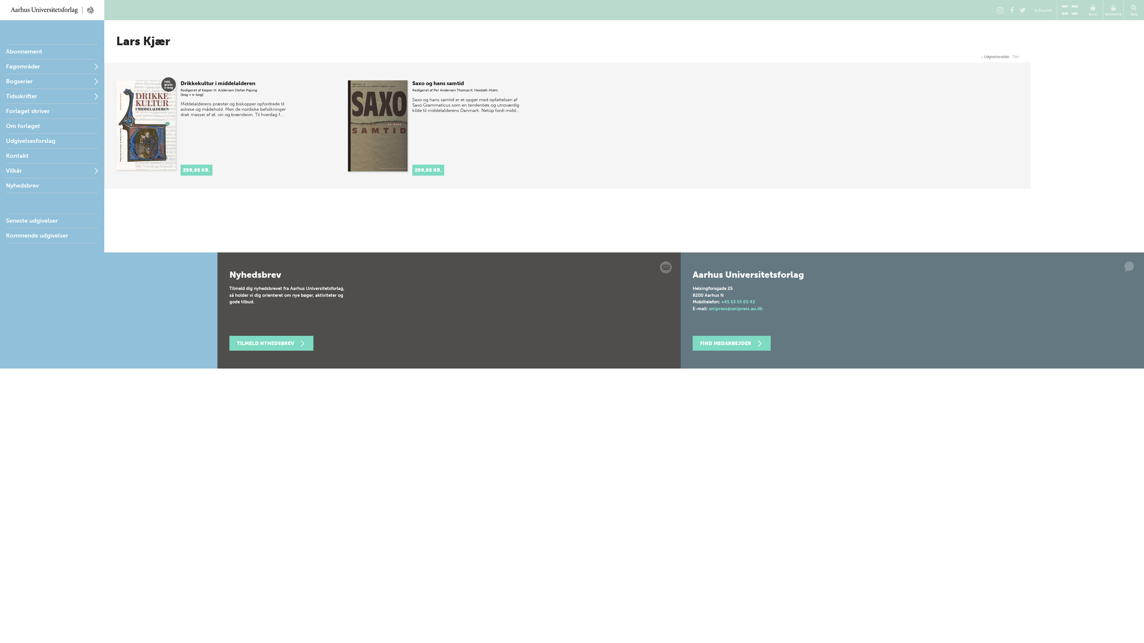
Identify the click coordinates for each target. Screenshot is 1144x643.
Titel (1015, 57)
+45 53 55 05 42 (738, 302)
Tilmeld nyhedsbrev (265, 343)
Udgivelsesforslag (30, 140)
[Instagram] (1000, 10)
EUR (1065, 13)
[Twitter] (1022, 10)
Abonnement (24, 51)
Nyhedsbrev (22, 185)
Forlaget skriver (28, 111)
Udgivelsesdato (995, 57)
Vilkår (14, 170)
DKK (1075, 6)
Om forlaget (23, 125)
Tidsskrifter (21, 96)
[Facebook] (1012, 10)
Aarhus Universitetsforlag (52, 10)
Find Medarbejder (725, 343)
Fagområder (23, 66)
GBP (1065, 6)
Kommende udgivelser (37, 235)
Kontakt (17, 155)
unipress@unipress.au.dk (736, 308)
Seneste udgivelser (32, 220)
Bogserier (19, 81)
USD (1075, 13)
